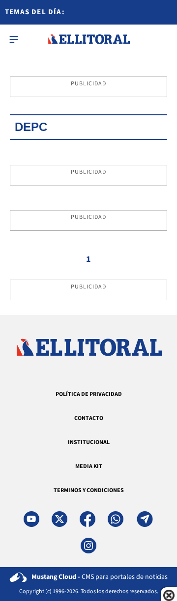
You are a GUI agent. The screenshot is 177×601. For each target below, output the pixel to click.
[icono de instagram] (88, 545)
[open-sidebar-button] (14, 39)
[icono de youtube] (31, 519)
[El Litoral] (89, 39)
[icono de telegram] (144, 519)
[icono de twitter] (59, 519)
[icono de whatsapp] (115, 519)
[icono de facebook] (87, 519)
